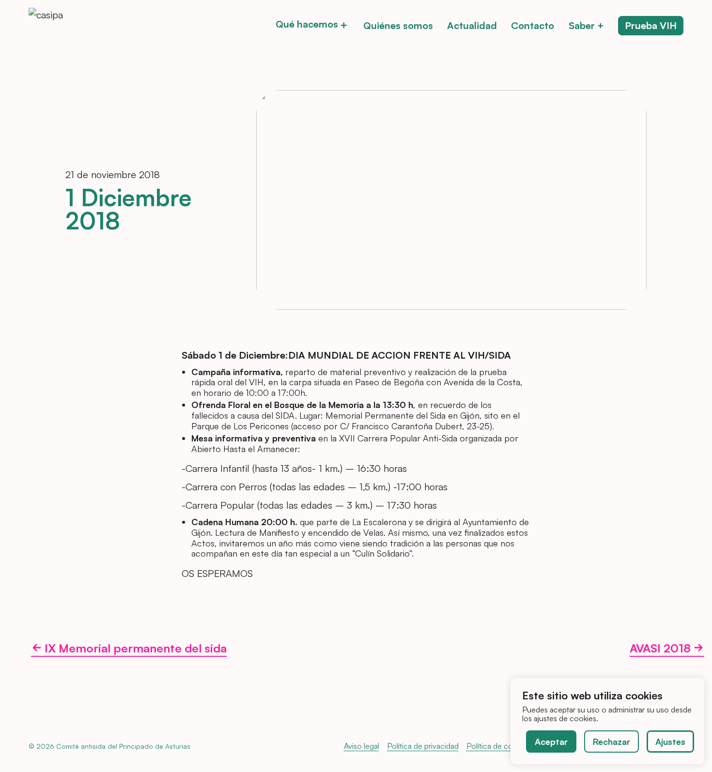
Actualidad (472, 25)
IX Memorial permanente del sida (136, 648)
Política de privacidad (423, 746)
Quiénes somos (398, 25)
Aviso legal (361, 746)
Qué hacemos (307, 24)
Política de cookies (498, 746)
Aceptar (551, 741)
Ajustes (670, 741)
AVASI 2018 (660, 648)
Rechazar (611, 741)
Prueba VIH (651, 25)
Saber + (586, 25)
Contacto (532, 25)
